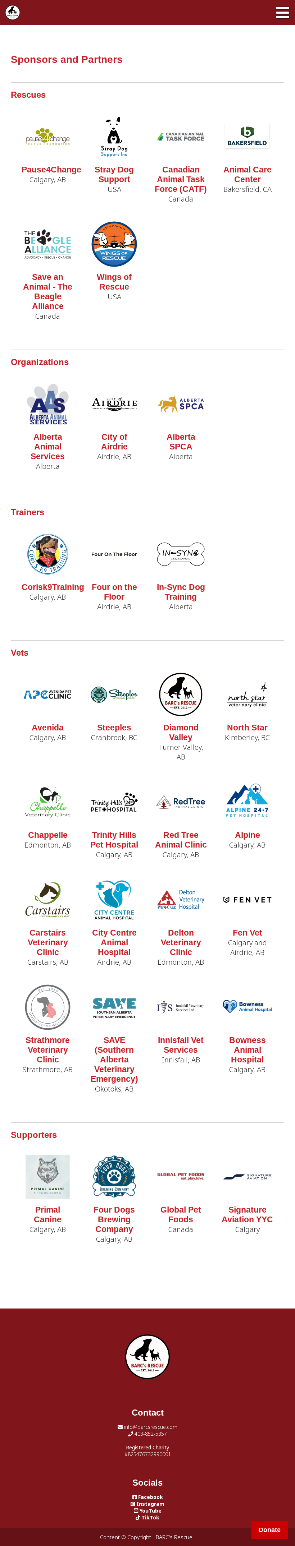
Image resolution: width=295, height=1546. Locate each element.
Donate (270, 1529)
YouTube (150, 1510)
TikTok (149, 1517)
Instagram (149, 1503)
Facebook (150, 1497)
